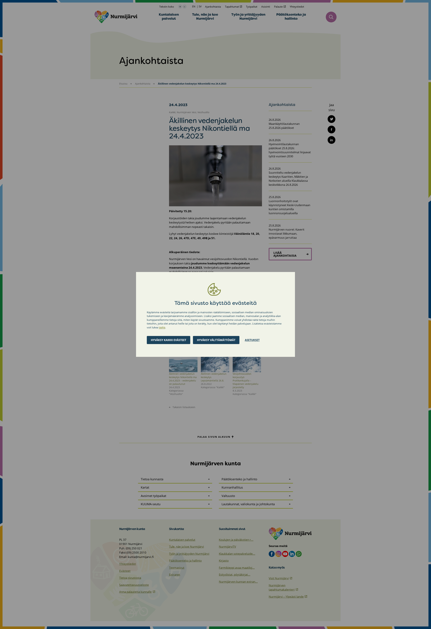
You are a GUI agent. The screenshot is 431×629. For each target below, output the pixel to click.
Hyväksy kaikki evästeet (168, 340)
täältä (162, 327)
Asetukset (252, 340)
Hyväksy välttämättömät (216, 340)
